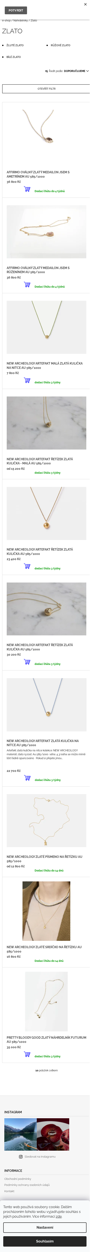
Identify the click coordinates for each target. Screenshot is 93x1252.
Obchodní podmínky (17, 1178)
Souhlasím (45, 1241)
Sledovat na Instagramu (40, 1156)
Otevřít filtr (47, 88)
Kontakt (9, 1191)
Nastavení (45, 1227)
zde (59, 1216)
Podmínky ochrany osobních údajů (27, 1185)
